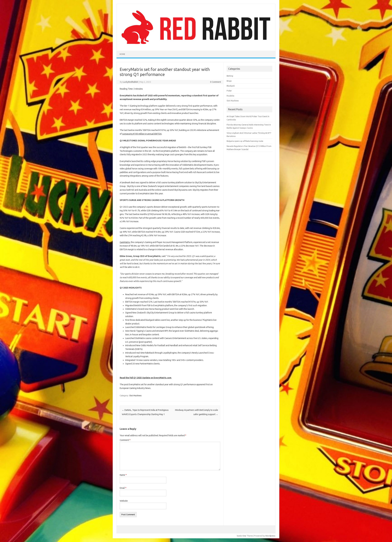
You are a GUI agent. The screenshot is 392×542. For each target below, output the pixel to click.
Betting (230, 76)
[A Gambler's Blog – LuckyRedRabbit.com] (196, 45)
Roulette (230, 96)
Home (122, 54)
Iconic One (241, 536)
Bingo (229, 81)
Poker (229, 91)
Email (123, 488)
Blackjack (231, 86)
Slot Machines (135, 395)
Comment (125, 440)
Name (123, 475)
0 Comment (215, 82)
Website (124, 501)
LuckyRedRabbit (130, 82)
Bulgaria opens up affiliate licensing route (245, 141)
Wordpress (270, 536)
